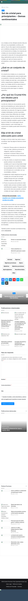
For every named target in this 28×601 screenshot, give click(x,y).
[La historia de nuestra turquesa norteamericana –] (5, 537)
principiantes (8, 269)
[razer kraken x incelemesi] (14, 590)
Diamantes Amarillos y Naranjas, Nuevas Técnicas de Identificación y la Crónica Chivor (7, 323)
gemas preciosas (11, 263)
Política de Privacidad (11, 586)
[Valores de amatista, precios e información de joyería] (5, 515)
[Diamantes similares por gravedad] (7, 336)
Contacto (19, 586)
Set (14, 273)
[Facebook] (3, 279)
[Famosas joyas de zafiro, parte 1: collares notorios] (5, 523)
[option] (14, 423)
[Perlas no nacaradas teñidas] (5, 243)
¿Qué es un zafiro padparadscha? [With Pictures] (16, 529)
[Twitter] (6, 279)
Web (2, 391)
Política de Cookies (17, 584)
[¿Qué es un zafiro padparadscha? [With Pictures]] (5, 530)
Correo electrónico (6, 385)
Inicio (4, 7)
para (21, 263)
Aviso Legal (9, 584)
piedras (7, 266)
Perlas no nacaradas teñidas (18, 239)
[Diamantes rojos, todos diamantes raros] (5, 547)
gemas (18, 259)
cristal (10, 259)
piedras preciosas (18, 266)
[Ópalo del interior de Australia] (5, 507)
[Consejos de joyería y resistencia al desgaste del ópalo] (21, 336)
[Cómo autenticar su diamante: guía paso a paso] (5, 251)
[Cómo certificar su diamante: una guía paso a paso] (5, 496)
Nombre (3, 379)
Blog (7, 7)
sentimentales (20, 269)
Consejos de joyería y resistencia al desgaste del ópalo (20, 343)
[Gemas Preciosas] (6, 2)
